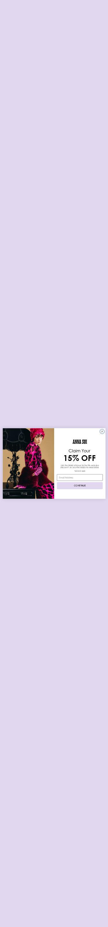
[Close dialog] (102, 431)
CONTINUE (80, 485)
